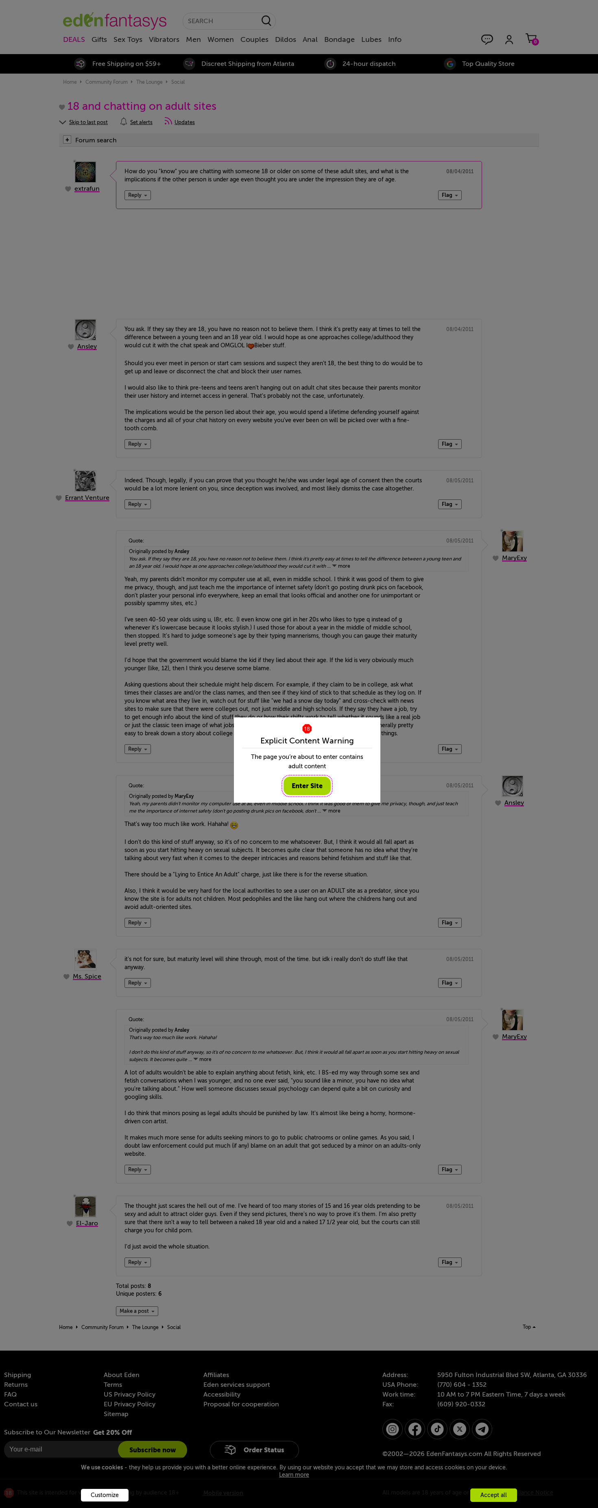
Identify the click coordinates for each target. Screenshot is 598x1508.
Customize (105, 1495)
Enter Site (307, 786)
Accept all (493, 1495)
